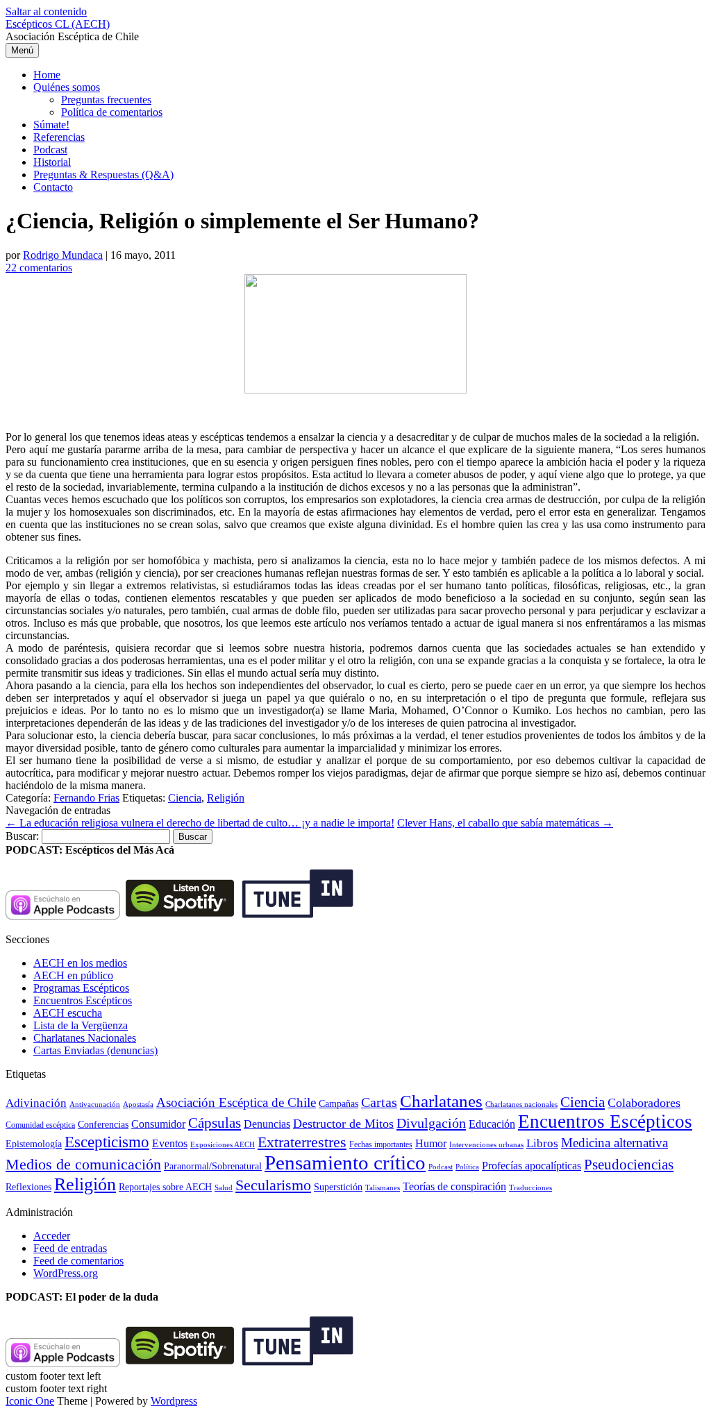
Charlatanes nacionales (521, 1104)
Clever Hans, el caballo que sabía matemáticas (505, 823)
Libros (542, 1143)
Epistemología (34, 1144)
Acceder (51, 1236)
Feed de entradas (70, 1248)
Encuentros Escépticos (82, 1000)
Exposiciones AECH (222, 1145)
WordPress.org (65, 1273)
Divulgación (431, 1123)
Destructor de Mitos (343, 1124)
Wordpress (174, 1401)
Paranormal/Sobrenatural (213, 1165)
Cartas (379, 1102)
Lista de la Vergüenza (80, 1025)
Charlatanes (441, 1101)
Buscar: (22, 836)
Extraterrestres (302, 1142)
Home (46, 75)
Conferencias (103, 1124)
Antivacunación (94, 1104)
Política (467, 1166)
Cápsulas (214, 1123)
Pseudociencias (629, 1164)
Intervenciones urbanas (486, 1144)
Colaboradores (644, 1103)
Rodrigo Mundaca (63, 255)
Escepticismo (107, 1142)
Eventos (169, 1143)
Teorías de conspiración (454, 1186)
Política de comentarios (111, 112)
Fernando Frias (86, 798)
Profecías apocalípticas (531, 1165)
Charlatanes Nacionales (84, 1038)
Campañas (338, 1104)
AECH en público (73, 975)
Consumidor (158, 1124)
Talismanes (382, 1188)
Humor (430, 1143)
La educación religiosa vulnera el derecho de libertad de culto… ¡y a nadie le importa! (200, 823)
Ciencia (184, 798)
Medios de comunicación (83, 1164)
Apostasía (138, 1104)
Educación (492, 1124)
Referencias (59, 137)
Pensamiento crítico (345, 1162)
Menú (22, 50)
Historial (52, 162)
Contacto (53, 187)
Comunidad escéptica (40, 1125)
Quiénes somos (66, 87)
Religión (225, 798)
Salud (224, 1187)
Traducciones (530, 1187)
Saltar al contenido (46, 11)
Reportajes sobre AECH (165, 1187)
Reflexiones (28, 1187)
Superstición (338, 1186)
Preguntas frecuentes (106, 99)
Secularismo (273, 1185)
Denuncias (267, 1124)
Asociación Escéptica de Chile (236, 1102)
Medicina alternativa (614, 1142)
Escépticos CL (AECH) (58, 24)
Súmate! (51, 124)
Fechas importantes (380, 1144)
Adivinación (36, 1103)
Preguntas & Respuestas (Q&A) (103, 174)
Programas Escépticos (81, 988)
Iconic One (30, 1401)
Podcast (50, 149)
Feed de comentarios (78, 1261)
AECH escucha (67, 1013)
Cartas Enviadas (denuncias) (95, 1050)
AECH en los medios (80, 963)
